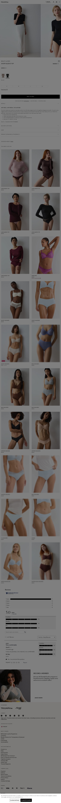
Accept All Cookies (26, 800)
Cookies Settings (14, 800)
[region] (30, 798)
